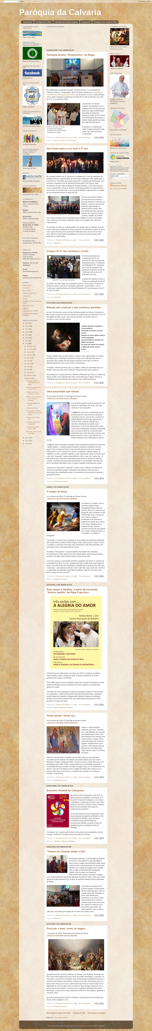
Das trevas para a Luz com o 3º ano (67, 148)
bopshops (82, 1026)
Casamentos (85, 22)
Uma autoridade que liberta (63, 391)
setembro (30, 355)
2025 (27, 323)
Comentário (58, 398)
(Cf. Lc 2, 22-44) (85, 351)
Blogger (101, 1026)
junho (29, 363)
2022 (27, 332)
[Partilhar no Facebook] (101, 137)
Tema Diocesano (71, 140)
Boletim (74, 398)
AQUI (65, 1000)
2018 (27, 343)
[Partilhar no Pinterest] (103, 137)
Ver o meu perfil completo (118, 188)
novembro (30, 349)
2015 (27, 443)
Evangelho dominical (60, 481)
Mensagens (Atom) (61, 1017)
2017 (27, 438)
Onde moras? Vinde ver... (62, 715)
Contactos (26, 288)
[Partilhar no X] (99, 137)
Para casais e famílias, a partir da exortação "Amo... (34, 412)
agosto (29, 358)
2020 (27, 338)
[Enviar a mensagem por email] (95, 137)
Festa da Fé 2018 (59, 140)
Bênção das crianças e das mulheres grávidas (74, 307)
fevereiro (30, 375)
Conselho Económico (30, 293)
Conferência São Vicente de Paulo (105, 22)
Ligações (26, 308)
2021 (27, 335)
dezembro (30, 346)
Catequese (57, 243)
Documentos (27, 290)
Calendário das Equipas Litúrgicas (66, 22)
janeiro (29, 378)
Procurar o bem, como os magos (66, 928)
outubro (29, 352)
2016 (27, 441)
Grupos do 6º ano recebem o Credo (67, 251)
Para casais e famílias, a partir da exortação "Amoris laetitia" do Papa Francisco (72, 591)
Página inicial (27, 22)
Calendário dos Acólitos (43, 22)
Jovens (25, 298)
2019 (27, 341)
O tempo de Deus (57, 491)
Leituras (50, 398)
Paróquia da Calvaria (60, 12)
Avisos (67, 398)
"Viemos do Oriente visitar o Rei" (66, 851)
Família (56, 707)
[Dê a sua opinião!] (97, 137)
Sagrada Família (28, 305)
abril (28, 369)
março (29, 372)
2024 (27, 326)
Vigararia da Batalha (66, 707)
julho (28, 361)
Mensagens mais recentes (59, 1013)
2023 (27, 329)
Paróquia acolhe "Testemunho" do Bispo (71, 54)
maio (28, 366)
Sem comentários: (85, 137)
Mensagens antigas (96, 1013)
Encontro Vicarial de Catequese (65, 790)
